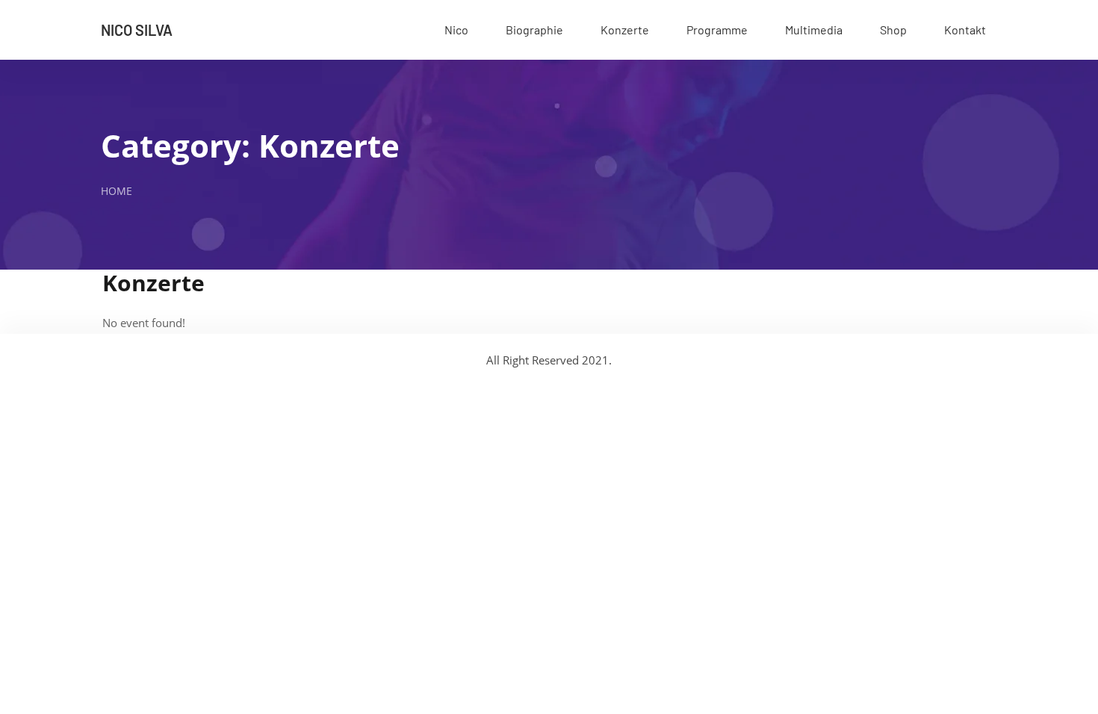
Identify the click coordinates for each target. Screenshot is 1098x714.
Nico (456, 29)
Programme (717, 29)
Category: (250, 145)
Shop (893, 29)
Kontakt (965, 29)
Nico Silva (137, 29)
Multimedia (814, 29)
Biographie (534, 29)
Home (116, 191)
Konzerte (625, 29)
